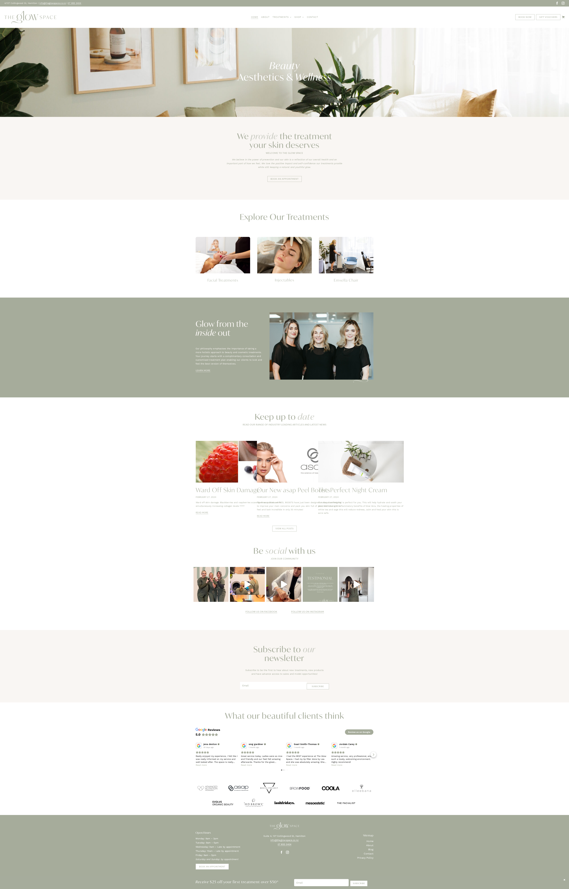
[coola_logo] (331, 783)
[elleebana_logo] (361, 783)
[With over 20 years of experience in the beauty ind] (356, 584)
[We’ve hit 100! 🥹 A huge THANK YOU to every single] (211, 584)
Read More (202, 512)
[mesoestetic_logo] (315, 798)
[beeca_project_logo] (269, 783)
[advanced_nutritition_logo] (207, 783)
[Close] (564, 880)
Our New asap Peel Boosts (293, 490)
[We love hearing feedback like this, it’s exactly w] (320, 584)
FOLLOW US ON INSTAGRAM (307, 611)
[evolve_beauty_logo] (223, 798)
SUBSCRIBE (318, 686)
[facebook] (557, 3)
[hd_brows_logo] (254, 798)
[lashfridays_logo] (284, 798)
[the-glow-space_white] (284, 823)
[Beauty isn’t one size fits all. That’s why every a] (247, 584)
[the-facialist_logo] (346, 798)
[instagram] (563, 3)
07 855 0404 (74, 3)
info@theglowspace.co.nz (52, 3)
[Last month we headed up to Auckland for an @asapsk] (283, 584)
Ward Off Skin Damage (228, 490)
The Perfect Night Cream (352, 490)
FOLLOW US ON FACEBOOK (261, 611)
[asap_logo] (238, 783)
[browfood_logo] (300, 783)
